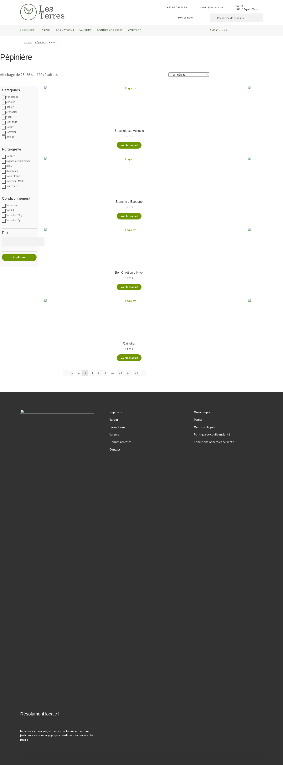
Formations (65, 30)
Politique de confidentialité (212, 434)
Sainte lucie (12, 186)
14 (120, 372)
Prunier (10, 136)
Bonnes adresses (110, 30)
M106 (9, 166)
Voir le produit (129, 145)
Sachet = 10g (13, 220)
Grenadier (11, 111)
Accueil (28, 42)
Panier (198, 419)
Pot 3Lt (10, 210)
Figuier (10, 106)
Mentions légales (205, 427)
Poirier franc (13, 176)
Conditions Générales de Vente (214, 442)
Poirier (9, 127)
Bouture (10, 156)
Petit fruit (11, 122)
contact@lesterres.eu (211, 7)
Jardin (45, 30)
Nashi (9, 117)
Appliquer (19, 257)
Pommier (11, 132)
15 (128, 372)
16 (136, 372)
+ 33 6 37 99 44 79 (177, 7)
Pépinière (27, 30)
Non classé (12, 96)
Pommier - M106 (15, 181)
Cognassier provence (18, 161)
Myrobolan (12, 171)
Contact (134, 30)
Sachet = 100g (14, 215)
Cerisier (10, 101)
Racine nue (12, 205)
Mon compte (185, 17)
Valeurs (85, 30)
